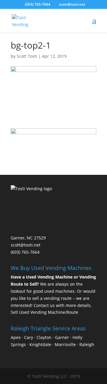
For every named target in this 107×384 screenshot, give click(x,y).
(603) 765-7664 (37, 4)
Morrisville (65, 344)
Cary (28, 337)
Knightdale (40, 344)
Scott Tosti (27, 56)
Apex (16, 337)
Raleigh (86, 344)
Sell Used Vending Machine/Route (44, 312)
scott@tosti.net (25, 245)
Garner (62, 337)
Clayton (44, 337)
